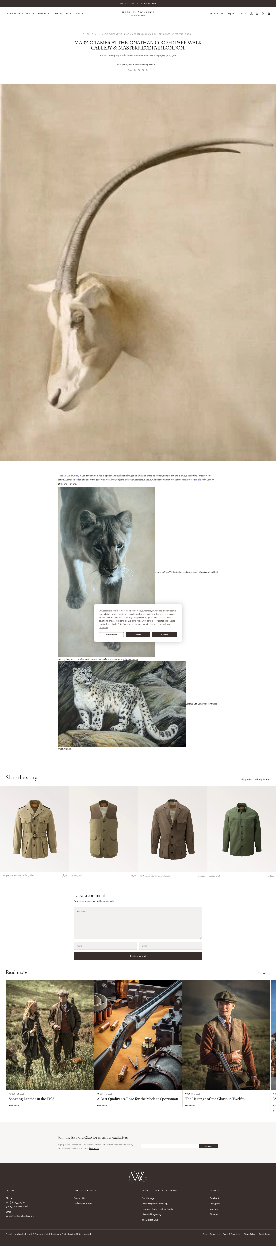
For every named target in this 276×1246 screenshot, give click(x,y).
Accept (164, 634)
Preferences (111, 634)
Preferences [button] (104, 628)
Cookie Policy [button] (117, 624)
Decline (138, 634)
